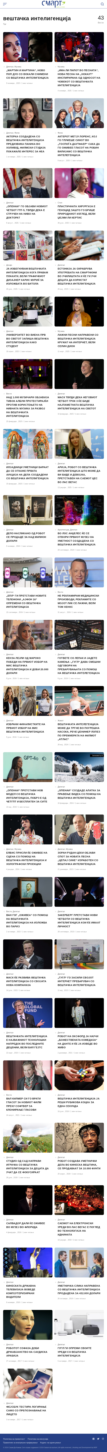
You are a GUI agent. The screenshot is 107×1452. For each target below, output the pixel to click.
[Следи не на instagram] (102, 1439)
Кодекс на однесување (50, 1442)
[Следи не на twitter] (98, 1439)
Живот (61, 720)
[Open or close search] (102, 4)
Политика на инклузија (38, 1439)
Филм (16, 133)
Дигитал (9, 67)
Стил (60, 203)
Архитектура (63, 530)
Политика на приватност (14, 1439)
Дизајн (9, 265)
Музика (17, 67)
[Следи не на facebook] (94, 1439)
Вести (9, 394)
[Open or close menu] (5, 4)
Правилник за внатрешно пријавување (20, 1442)
